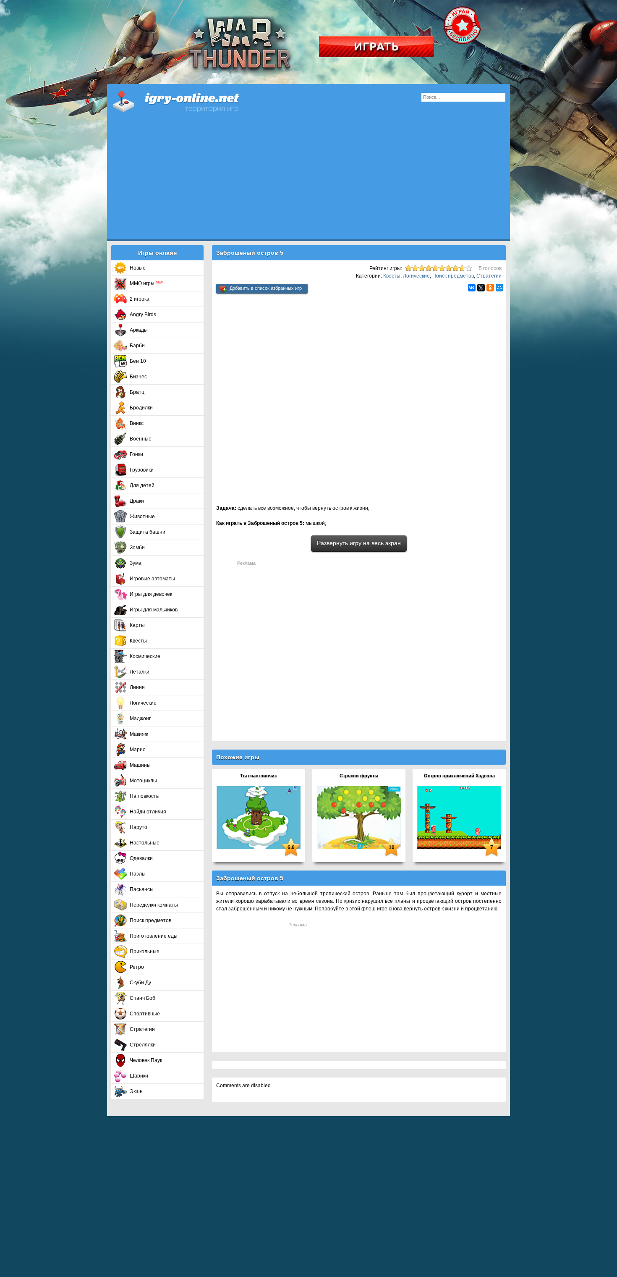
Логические (143, 703)
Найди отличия (148, 812)
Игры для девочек (151, 594)
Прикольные (144, 951)
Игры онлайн (187, 101)
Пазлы (138, 874)
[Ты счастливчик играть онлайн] (259, 817)
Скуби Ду (140, 983)
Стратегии (142, 1029)
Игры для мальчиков (154, 610)
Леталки (139, 672)
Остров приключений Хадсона (459, 775)
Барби (137, 346)
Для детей (142, 485)
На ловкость (144, 796)
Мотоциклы (143, 781)
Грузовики (142, 470)
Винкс (137, 423)
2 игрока (139, 299)
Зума (135, 563)
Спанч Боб (142, 998)
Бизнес (138, 377)
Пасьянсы (142, 889)
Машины (140, 765)
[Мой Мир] (499, 287)
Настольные (144, 843)
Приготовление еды (154, 936)
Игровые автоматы (152, 579)
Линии (137, 687)
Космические (145, 656)
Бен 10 (138, 361)
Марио (138, 750)
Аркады (139, 330)
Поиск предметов (150, 920)
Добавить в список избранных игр (266, 288)
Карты (137, 625)
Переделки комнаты (154, 905)
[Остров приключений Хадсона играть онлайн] (459, 817)
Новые (138, 268)
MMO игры (146, 283)
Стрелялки (143, 1045)
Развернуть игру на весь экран (359, 543)
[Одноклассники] (490, 287)
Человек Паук (146, 1060)
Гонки (136, 454)
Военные (141, 439)
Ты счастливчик (258, 775)
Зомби (137, 548)
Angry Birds (143, 314)
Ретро (137, 967)
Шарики (139, 1076)
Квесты (138, 641)
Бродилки (141, 408)
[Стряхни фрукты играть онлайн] (359, 817)
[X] (481, 287)
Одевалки (141, 858)
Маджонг (140, 718)
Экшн (136, 1091)
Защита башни (147, 532)
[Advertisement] (308, 180)
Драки (137, 501)
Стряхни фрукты (359, 775)
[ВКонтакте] (472, 287)
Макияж (139, 734)
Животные (142, 516)
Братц (137, 392)
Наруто (138, 827)
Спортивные (145, 1014)
